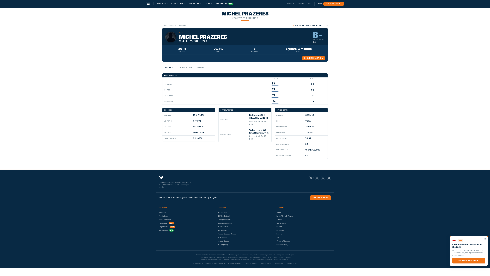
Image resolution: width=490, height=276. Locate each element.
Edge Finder (166, 227)
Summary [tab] (169, 67)
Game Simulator (165, 219)
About (279, 212)
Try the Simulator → (469, 261)
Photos (279, 227)
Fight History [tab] (185, 67)
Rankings (162, 212)
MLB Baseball (223, 227)
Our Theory (281, 223)
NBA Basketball (224, 216)
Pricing (301, 3)
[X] (323, 178)
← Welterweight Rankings (174, 26)
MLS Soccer (222, 237)
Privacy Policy (282, 245)
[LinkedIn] (329, 178)
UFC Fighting (223, 245)
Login (319, 4)
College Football (224, 219)
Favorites (280, 230)
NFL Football (222, 212)
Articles (290, 3)
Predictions (163, 216)
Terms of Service (283, 241)
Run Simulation (314, 58)
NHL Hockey (222, 230)
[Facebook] (311, 178)
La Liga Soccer (224, 241)
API (309, 3)
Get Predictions (333, 4)
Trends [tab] (200, 67)
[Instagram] (317, 178)
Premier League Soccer (227, 234)
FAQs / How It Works (285, 216)
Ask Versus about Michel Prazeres (311, 26)
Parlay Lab (166, 223)
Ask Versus (224, 3)
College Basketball (225, 223)
